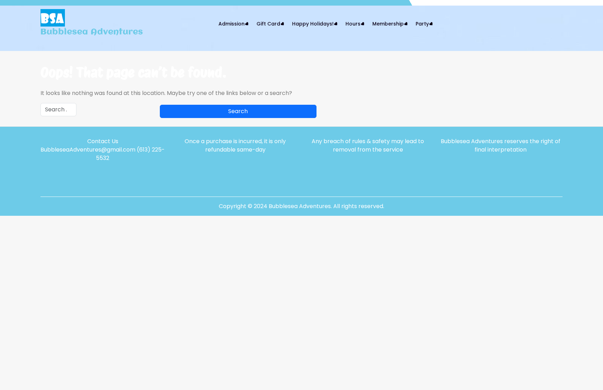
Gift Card (268, 23)
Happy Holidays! (313, 23)
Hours (352, 23)
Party (422, 23)
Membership (388, 23)
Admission (231, 23)
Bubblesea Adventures (91, 32)
